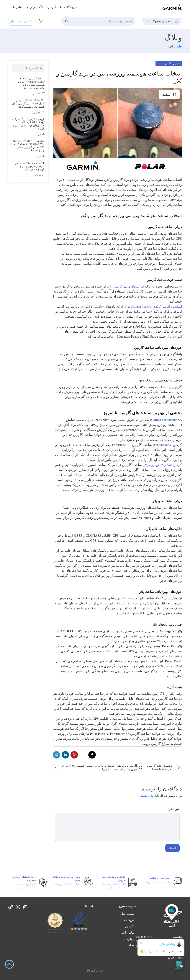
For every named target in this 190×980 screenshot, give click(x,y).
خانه (179, 46)
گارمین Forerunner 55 (168, 445)
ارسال (172, 848)
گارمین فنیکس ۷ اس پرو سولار (163, 465)
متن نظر (174, 809)
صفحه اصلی (127, 913)
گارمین (130, 926)
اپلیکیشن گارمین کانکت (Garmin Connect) (156, 306)
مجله (131, 945)
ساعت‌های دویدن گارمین (128, 286)
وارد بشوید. (146, 795)
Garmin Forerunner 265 (166, 419)
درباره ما (30, 7)
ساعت (160, 63)
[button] (40, 21)
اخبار (178, 63)
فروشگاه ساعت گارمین (62, 7)
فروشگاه (129, 920)
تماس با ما (16, 7)
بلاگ (41, 7)
